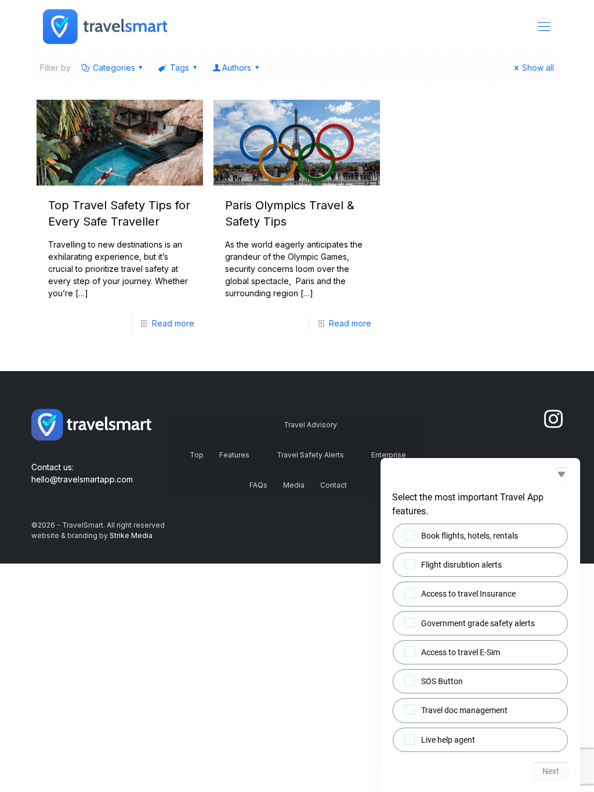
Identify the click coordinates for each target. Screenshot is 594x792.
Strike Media (131, 535)
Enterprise (388, 455)
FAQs (258, 485)
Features (234, 455)
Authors (236, 67)
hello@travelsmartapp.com (82, 479)
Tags (179, 67)
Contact (333, 485)
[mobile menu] (544, 26)
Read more (173, 323)
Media (294, 485)
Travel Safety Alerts (310, 455)
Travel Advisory (310, 424)
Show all (538, 67)
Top (197, 455)
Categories (114, 67)
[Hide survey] (561, 474)
